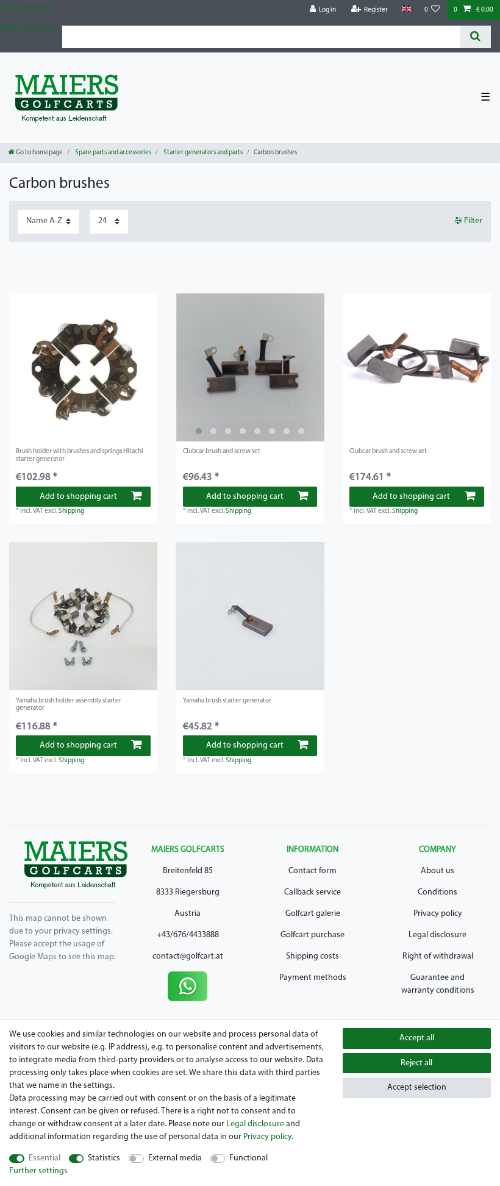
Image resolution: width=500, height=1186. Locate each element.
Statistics (104, 1158)
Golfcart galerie (312, 913)
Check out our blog (26, 7)
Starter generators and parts (202, 152)
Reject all (416, 1063)
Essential (44, 1158)
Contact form (312, 871)
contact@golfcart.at (187, 956)
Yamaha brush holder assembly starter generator (68, 705)
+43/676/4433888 (188, 935)
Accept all (416, 1038)
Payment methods (312, 977)
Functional (248, 1158)
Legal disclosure (437, 935)
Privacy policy (437, 913)
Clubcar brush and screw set (221, 451)
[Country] (406, 9)
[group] (250, 367)
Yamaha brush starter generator (227, 701)
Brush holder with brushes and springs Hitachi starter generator (79, 455)
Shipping (71, 511)
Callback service (312, 892)
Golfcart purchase (312, 935)
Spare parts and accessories (112, 152)
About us (437, 871)
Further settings (38, 1171)
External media (175, 1158)
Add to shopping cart (78, 496)
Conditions (437, 892)
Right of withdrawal (437, 956)
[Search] (475, 37)
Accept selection (416, 1087)
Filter (472, 221)
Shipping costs (312, 956)
